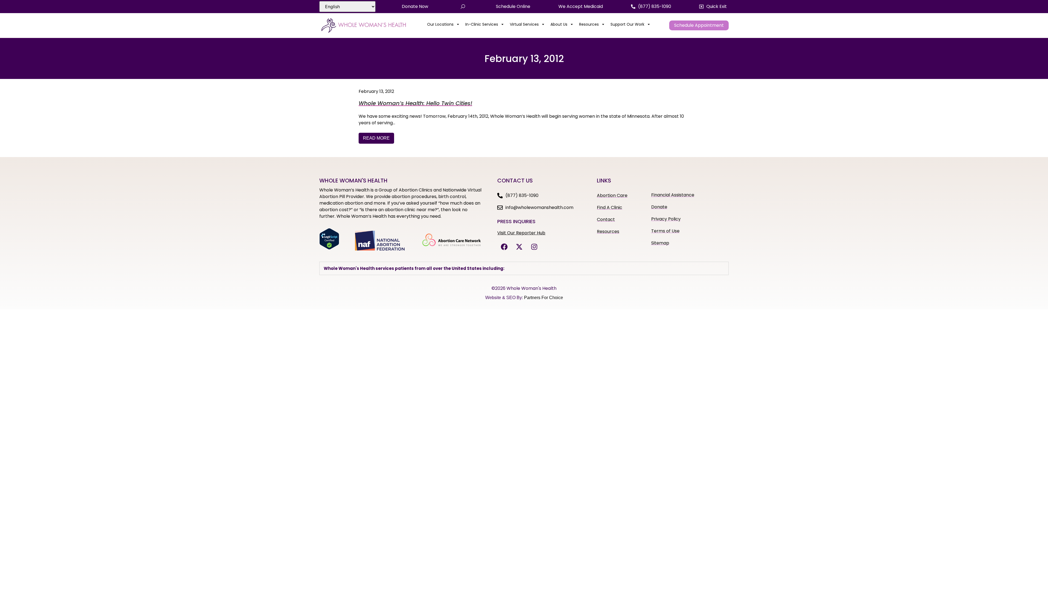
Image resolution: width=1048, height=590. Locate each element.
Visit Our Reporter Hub (521, 233)
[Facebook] (504, 247)
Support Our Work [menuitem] (627, 24)
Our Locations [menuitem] (440, 24)
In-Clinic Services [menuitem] (481, 24)
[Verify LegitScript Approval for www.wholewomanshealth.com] (329, 248)
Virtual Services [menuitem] (524, 24)
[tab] (524, 268)
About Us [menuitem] (558, 24)
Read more (376, 138)
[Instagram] (534, 247)
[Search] (462, 6)
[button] (713, 6)
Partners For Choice (543, 297)
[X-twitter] (519, 247)
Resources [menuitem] (589, 24)
